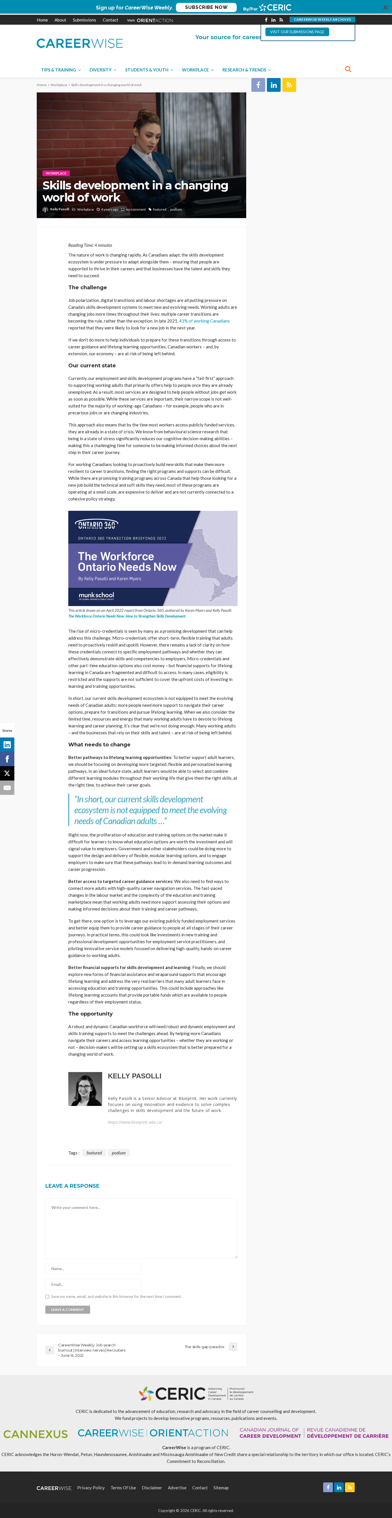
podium (176, 209)
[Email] (7, 788)
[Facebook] (7, 759)
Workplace (195, 69)
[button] (196, 7)
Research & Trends (244, 69)
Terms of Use (123, 1487)
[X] (7, 773)
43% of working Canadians (204, 320)
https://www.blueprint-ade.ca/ (135, 1122)
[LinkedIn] (7, 744)
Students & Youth (146, 69)
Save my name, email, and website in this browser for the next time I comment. (116, 1296)
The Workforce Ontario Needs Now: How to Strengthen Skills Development (127, 616)
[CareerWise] (80, 42)
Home (42, 19)
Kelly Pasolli (59, 209)
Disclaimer (152, 1487)
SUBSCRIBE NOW (206, 7)
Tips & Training (58, 69)
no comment (136, 209)
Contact (110, 19)
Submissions (84, 19)
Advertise (177, 1487)
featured (159, 209)
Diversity (101, 69)
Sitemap (221, 1487)
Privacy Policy (91, 1487)
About (60, 19)
